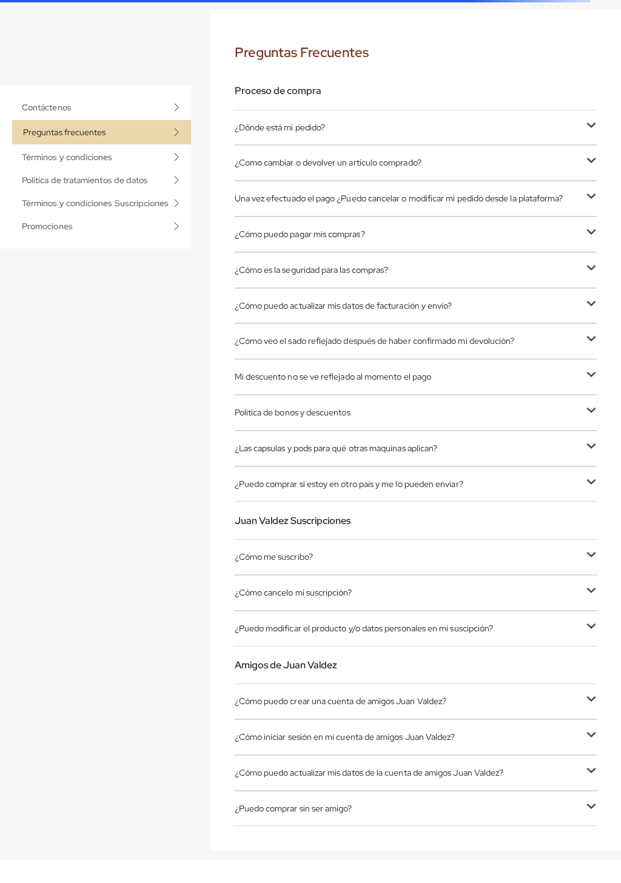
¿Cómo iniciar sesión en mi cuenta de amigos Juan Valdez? (345, 736)
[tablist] (101, 167)
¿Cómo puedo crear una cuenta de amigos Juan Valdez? (341, 701)
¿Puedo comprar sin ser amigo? (293, 808)
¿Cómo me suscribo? (274, 556)
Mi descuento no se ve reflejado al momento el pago (333, 376)
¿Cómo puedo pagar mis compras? (300, 234)
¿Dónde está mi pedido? (280, 127)
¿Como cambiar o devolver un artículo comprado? (328, 162)
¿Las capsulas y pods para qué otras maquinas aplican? (336, 448)
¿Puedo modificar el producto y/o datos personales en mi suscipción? (364, 628)
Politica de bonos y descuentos (293, 412)
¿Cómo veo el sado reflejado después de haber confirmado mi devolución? (375, 340)
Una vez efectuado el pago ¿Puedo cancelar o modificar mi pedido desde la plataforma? (399, 198)
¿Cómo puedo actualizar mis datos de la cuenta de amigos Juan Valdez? (369, 772)
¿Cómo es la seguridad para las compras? (312, 269)
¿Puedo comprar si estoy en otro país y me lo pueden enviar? (349, 483)
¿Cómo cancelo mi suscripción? (293, 592)
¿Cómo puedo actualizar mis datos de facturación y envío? (343, 305)
